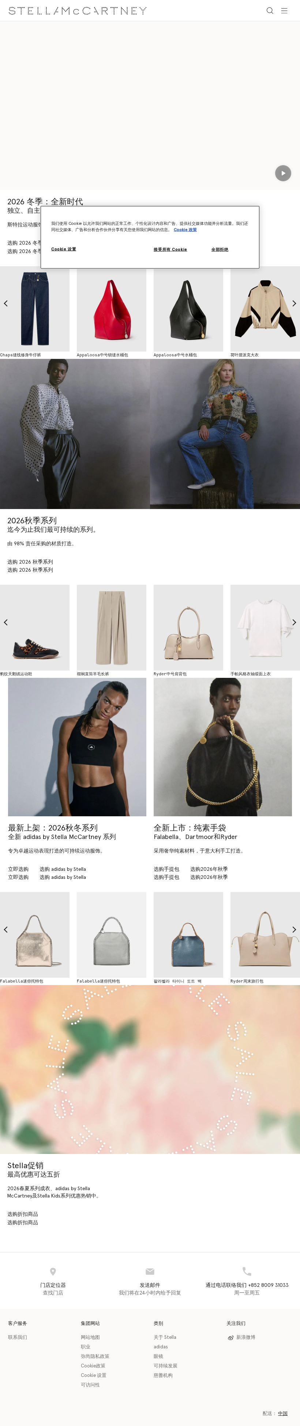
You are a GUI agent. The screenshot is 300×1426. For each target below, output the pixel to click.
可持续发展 (165, 1366)
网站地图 (90, 1337)
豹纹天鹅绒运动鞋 (16, 674)
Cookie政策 (93, 1366)
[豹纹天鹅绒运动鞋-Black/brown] (35, 628)
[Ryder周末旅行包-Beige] (265, 935)
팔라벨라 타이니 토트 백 (178, 981)
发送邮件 (150, 1285)
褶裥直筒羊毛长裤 (93, 674)
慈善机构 (163, 1375)
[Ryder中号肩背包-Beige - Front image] (188, 628)
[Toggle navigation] (284, 10)
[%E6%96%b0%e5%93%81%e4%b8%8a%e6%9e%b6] (223, 747)
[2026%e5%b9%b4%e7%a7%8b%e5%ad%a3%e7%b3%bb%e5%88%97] (75, 434)
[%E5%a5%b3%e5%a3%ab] (150, 1069)
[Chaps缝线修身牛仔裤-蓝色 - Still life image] (35, 309)
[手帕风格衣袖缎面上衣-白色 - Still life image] (265, 628)
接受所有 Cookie (170, 250)
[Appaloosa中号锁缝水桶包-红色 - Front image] (111, 309)
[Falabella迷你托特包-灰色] (111, 935)
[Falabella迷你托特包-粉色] (35, 935)
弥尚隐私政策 (95, 1356)
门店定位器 (53, 1285)
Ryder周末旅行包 (246, 981)
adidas (161, 1347)
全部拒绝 (219, 250)
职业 (85, 1347)
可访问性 (90, 1385)
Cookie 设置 (93, 1375)
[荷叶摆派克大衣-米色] (265, 309)
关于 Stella (165, 1337)
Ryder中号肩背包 (170, 674)
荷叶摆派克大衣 (244, 355)
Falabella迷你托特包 (21, 981)
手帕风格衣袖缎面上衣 (250, 674)
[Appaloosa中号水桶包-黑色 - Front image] (188, 309)
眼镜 (158, 1356)
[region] (150, 237)
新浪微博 (245, 1337)
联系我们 (17, 1337)
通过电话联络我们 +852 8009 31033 (247, 1285)
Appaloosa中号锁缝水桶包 (102, 355)
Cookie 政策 (185, 230)
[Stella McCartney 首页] (77, 10)
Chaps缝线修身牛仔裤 (20, 355)
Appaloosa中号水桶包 (175, 355)
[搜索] (270, 10)
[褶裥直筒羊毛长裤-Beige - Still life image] (111, 628)
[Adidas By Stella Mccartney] (77, 747)
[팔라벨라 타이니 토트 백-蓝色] (188, 935)
